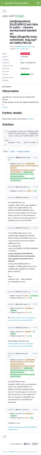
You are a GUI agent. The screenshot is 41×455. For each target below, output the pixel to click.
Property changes (23, 151)
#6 (36, 304)
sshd (5, 107)
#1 (36, 157)
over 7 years (20, 49)
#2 (36, 187)
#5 (36, 292)
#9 (36, 409)
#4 (36, 228)
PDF (36, 444)
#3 (36, 197)
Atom (28, 444)
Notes (13, 151)
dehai (19, 46)
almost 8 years (23, 353)
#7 (36, 327)
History (5, 151)
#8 (36, 353)
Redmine (13, 451)
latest (32, 119)
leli (21, 59)
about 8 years (27, 46)
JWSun (18, 157)
